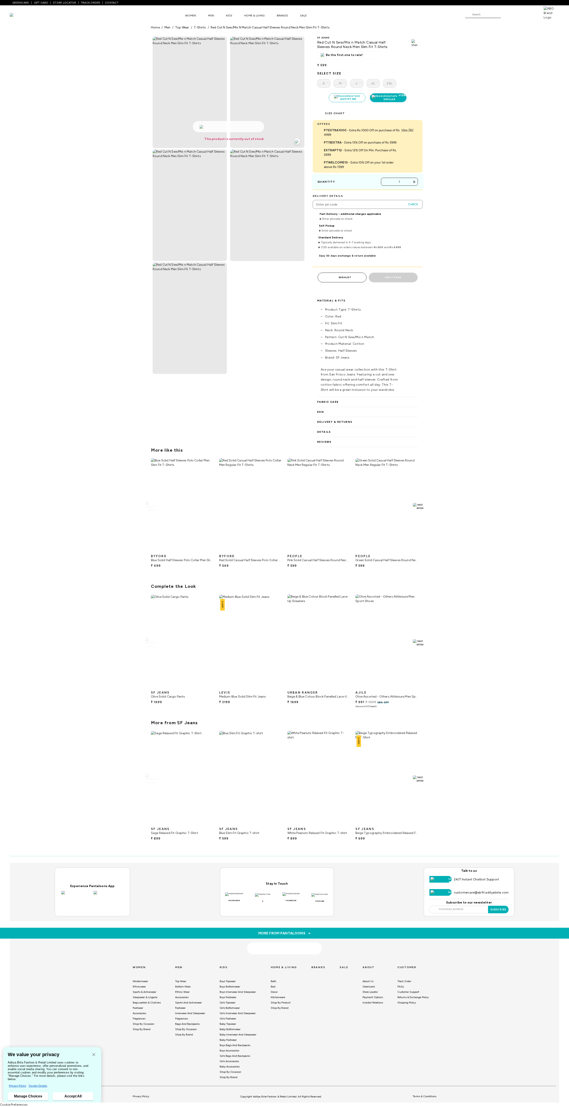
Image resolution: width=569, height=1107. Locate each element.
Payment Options (373, 997)
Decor (274, 991)
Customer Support (408, 991)
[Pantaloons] (18, 15)
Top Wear (180, 981)
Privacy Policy (17, 1085)
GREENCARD (20, 2)
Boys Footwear (228, 997)
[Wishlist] (506, 14)
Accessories (139, 1013)
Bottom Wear (183, 986)
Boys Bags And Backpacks (235, 1045)
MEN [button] (211, 15)
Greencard (369, 986)
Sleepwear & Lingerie (145, 997)
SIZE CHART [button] (335, 113)
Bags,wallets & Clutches (147, 1002)
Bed (273, 986)
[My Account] (519, 14)
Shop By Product (281, 1002)
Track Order (404, 981)
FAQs (400, 986)
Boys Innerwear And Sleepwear (238, 991)
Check (413, 204)
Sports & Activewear (144, 991)
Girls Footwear (228, 1018)
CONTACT (111, 2)
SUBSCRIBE (498, 909)
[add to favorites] (206, 550)
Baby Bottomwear (230, 1029)
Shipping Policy (406, 1002)
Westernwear (140, 981)
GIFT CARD (41, 2)
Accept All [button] (73, 1096)
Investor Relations (373, 1002)
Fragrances (139, 1018)
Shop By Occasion (143, 1023)
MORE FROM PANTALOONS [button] (284, 933)
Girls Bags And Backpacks (235, 1055)
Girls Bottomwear (230, 1007)
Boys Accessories (229, 1050)
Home (155, 27)
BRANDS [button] (282, 15)
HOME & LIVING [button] (254, 15)
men (167, 27)
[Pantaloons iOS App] (76, 895)
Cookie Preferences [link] (14, 1105)
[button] (93, 1055)
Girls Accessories (229, 1061)
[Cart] (531, 14)
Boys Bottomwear (230, 986)
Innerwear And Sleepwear (190, 1013)
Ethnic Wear (182, 991)
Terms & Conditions (424, 1096)
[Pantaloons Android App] (109, 895)
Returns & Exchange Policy (413, 997)
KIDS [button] (229, 15)
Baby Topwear (228, 1023)
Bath (273, 981)
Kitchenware (278, 997)
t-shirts (200, 27)
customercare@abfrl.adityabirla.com (481, 892)
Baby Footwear (228, 1039)
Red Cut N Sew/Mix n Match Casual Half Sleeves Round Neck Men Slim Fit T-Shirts (270, 27)
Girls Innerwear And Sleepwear (238, 1013)
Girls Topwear (227, 1002)
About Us (368, 981)
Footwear (138, 1007)
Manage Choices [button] (28, 1096)
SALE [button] (303, 15)
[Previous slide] (151, 506)
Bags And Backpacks (187, 1023)
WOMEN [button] (190, 15)
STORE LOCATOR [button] (64, 2)
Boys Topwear (228, 981)
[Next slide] (418, 506)
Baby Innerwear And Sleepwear (238, 1034)
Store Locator (370, 991)
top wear (182, 27)
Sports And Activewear (188, 1002)
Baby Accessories (230, 1066)
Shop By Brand (141, 1029)
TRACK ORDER (90, 2)
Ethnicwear (139, 986)
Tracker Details (37, 1085)
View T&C (407, 130)
